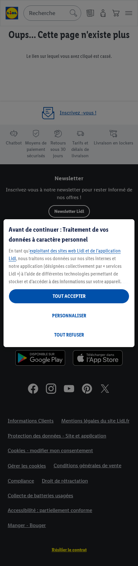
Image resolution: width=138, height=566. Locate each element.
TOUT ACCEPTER (69, 296)
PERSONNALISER (69, 316)
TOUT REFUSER (69, 335)
